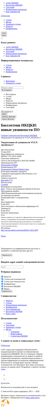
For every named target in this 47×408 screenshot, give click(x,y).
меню (4, 35)
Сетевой (4, 185)
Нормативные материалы (16, 9)
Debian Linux (23, 169)
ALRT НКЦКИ (12, 3)
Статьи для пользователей (14, 279)
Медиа (8, 22)
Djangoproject (6, 165)
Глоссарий (10, 7)
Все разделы (6, 90)
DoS (2, 189)
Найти (4, 114)
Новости (9, 26)
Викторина (10, 81)
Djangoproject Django (9, 169)
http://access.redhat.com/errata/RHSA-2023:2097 (19, 230)
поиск (4, 33)
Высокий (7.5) (7, 180)
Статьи (9, 20)
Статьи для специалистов (14, 282)
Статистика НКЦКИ (19, 336)
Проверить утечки (13, 24)
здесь (3, 369)
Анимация (15, 332)
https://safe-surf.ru (33, 398)
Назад (3, 236)
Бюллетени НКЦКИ (14, 5)
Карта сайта (11, 314)
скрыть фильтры (8, 119)
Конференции (11, 29)
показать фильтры (8, 116)
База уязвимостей (13, 12)
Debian (15, 165)
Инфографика (16, 334)
